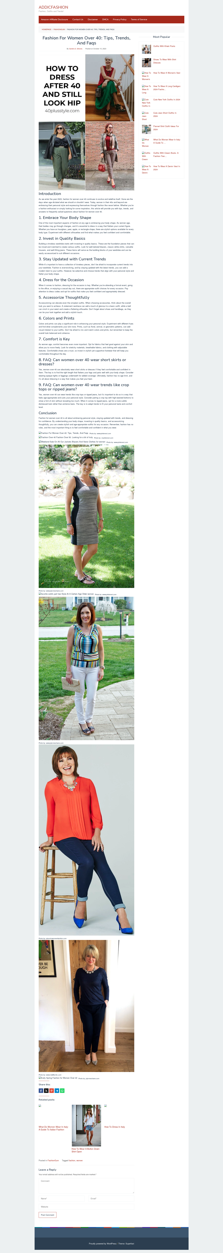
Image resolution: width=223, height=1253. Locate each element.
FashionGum (53, 1160)
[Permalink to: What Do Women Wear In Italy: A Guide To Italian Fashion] (54, 1114)
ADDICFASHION (53, 7)
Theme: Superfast (126, 1243)
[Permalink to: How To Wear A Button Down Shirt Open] (86, 1125)
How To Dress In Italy (114, 1126)
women (79, 1160)
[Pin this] (51, 1090)
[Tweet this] (46, 1090)
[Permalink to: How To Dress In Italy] (119, 1114)
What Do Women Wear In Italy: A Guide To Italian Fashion (53, 1128)
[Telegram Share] (57, 1090)
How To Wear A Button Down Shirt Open (86, 1150)
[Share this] (41, 1090)
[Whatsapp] (62, 1090)
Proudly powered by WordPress (103, 1243)
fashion (72, 1160)
